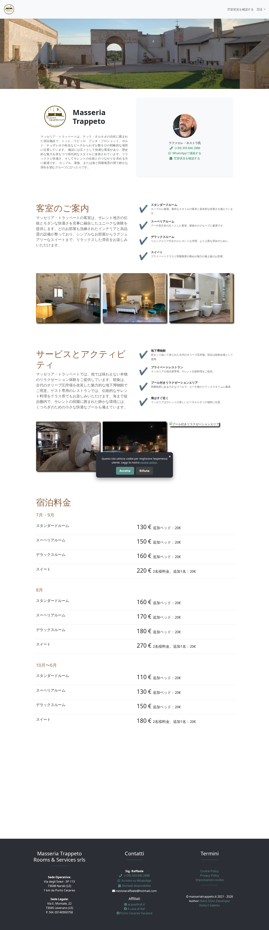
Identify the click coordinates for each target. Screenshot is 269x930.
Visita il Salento (209, 905)
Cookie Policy (209, 871)
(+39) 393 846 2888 (187, 148)
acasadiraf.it (136, 904)
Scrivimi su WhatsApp (136, 881)
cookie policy (148, 462)
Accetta (124, 471)
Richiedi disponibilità (136, 886)
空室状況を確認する (240, 9)
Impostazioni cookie (210, 880)
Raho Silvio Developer (215, 901)
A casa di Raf (136, 909)
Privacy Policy (209, 875)
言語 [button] (260, 9)
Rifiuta (144, 471)
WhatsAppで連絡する (186, 153)
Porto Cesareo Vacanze (135, 913)
